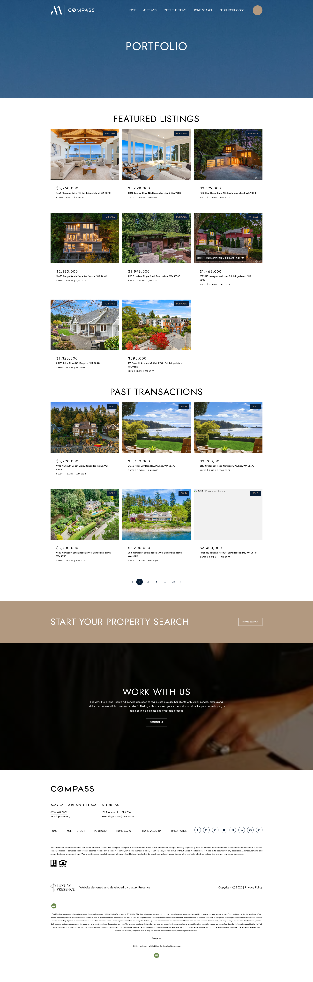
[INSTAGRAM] (206, 830)
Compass (125, 847)
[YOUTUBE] (224, 830)
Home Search (203, 10)
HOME (54, 831)
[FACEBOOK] (197, 830)
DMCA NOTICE (179, 831)
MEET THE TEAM (76, 831)
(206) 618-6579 (59, 812)
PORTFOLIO (100, 831)
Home (131, 10)
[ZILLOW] (250, 830)
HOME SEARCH (124, 831)
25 (173, 581)
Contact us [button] (156, 722)
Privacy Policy (253, 887)
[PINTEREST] (233, 830)
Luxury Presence (139, 887)
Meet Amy (149, 10)
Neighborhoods (232, 10)
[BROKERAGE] (259, 830)
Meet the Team (175, 10)
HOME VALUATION (152, 831)
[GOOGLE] (241, 830)
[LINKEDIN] (215, 830)
